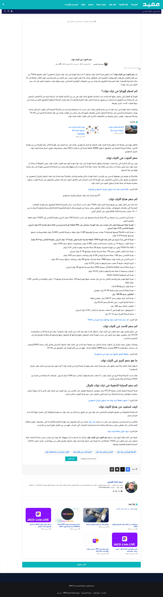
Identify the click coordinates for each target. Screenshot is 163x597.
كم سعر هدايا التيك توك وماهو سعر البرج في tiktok (108, 320)
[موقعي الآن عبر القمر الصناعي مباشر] (96, 515)
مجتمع (90, 4)
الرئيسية (134, 4)
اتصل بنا (103, 593)
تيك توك (91, 422)
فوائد (83, 4)
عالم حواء (112, 4)
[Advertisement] (81, 40)
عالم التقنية (123, 4)
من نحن (59, 593)
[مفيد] (151, 4)
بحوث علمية (101, 4)
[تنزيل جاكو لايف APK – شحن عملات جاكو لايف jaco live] (96, 540)
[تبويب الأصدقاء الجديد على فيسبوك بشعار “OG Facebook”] (92, 129)
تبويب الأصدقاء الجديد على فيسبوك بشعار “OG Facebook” (76, 130)
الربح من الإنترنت (71, 4)
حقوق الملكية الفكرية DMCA (71, 593)
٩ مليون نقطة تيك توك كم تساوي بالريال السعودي (108, 400)
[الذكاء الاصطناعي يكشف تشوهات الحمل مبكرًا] (131, 129)
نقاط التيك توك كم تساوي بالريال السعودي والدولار (108, 189)
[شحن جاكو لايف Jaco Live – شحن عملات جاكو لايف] (124, 540)
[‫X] (119, 491)
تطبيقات (86, 22)
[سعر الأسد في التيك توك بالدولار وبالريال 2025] (124, 515)
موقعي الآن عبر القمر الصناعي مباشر (97, 524)
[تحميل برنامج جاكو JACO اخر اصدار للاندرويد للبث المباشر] (38, 515)
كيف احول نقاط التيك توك (118, 431)
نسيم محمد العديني (98, 64)
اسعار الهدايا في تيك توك (126, 452)
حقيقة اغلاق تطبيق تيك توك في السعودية (112, 354)
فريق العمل (96, 593)
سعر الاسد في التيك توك (82, 452)
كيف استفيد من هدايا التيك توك (56, 452)
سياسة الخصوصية (86, 593)
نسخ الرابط (71, 459)
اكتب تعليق (81, 564)
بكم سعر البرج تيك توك (104, 452)
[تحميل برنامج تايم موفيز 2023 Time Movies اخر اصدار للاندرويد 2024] (67, 515)
